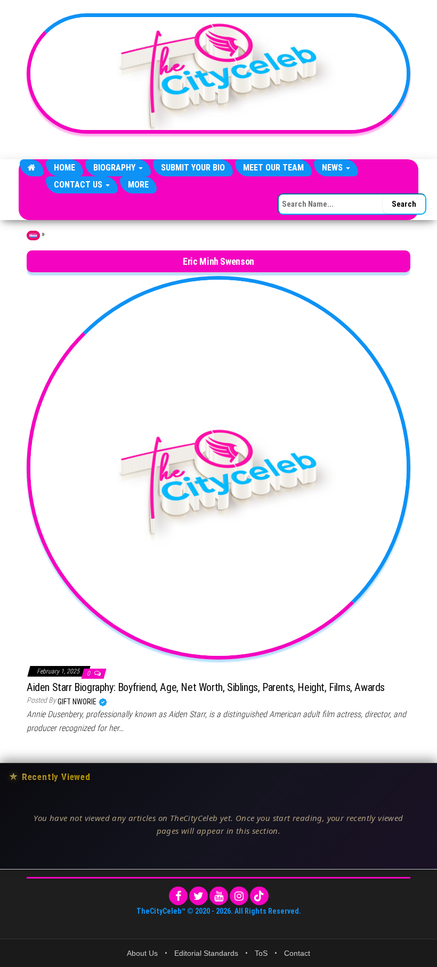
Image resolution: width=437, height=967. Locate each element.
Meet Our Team (273, 167)
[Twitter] (198, 896)
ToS (261, 953)
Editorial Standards (206, 953)
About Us (142, 953)
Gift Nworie (78, 701)
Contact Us (79, 185)
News (333, 167)
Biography (115, 167)
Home (64, 167)
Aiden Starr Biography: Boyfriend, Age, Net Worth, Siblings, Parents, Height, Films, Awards (206, 687)
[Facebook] (178, 896)
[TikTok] (259, 896)
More (138, 185)
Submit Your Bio (193, 167)
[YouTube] (218, 896)
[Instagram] (239, 896)
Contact (297, 953)
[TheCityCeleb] (32, 167)
